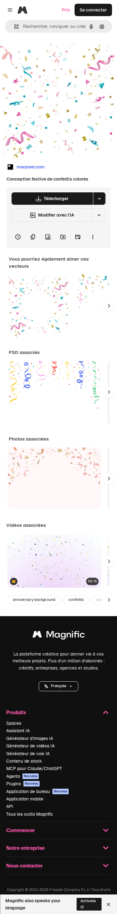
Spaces (13, 723)
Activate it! (88, 903)
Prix (66, 10)
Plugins (22, 783)
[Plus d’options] (92, 237)
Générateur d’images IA (29, 738)
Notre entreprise (25, 848)
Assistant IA (18, 730)
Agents (21, 776)
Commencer (20, 830)
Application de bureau (36, 791)
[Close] (108, 904)
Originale (41, 53)
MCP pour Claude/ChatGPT (34, 768)
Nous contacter (24, 865)
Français (58, 685)
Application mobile (24, 799)
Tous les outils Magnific (29, 814)
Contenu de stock (24, 761)
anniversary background (34, 599)
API (9, 806)
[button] (58, 686)
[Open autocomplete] (13, 26)
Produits (16, 712)
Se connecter (93, 10)
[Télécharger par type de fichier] (99, 198)
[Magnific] (58, 636)
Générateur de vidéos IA (30, 746)
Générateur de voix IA (28, 753)
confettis (76, 599)
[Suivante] (109, 306)
